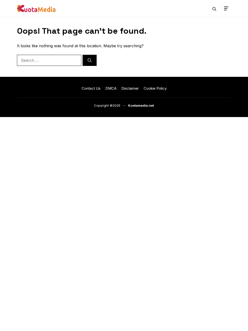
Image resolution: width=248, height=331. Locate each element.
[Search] (90, 60)
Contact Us (91, 88)
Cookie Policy (155, 88)
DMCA (110, 88)
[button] (214, 8)
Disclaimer (130, 88)
